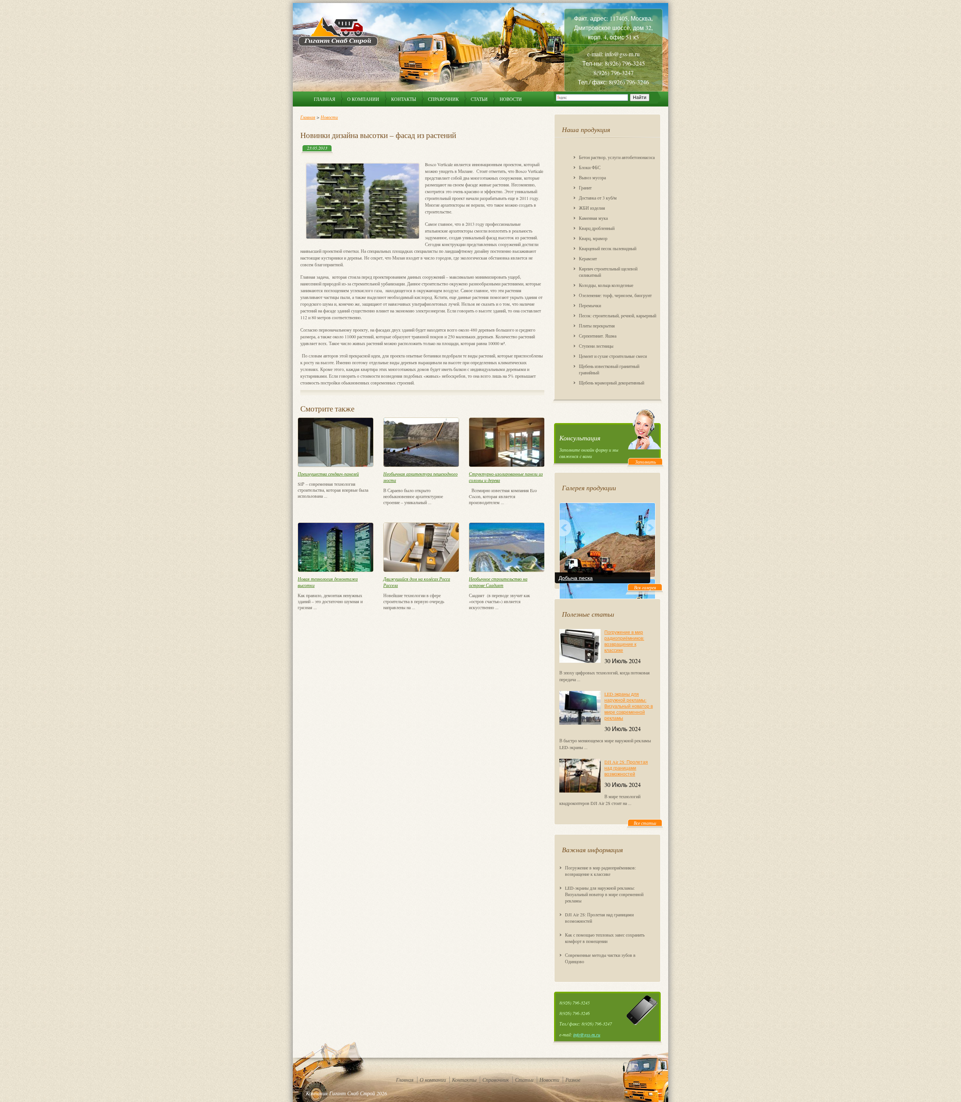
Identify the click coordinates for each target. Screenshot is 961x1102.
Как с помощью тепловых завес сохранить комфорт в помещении (605, 938)
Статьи (479, 99)
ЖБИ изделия (592, 208)
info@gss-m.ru (586, 1034)
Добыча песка (576, 577)
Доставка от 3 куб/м (598, 198)
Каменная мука (593, 218)
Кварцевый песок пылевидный (607, 248)
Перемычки (590, 305)
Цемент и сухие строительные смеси (613, 356)
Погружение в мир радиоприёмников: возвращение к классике (624, 641)
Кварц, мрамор (593, 238)
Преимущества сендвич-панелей (328, 474)
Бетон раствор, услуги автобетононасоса (617, 157)
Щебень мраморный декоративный (611, 383)
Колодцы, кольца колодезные (606, 285)
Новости (511, 99)
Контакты (403, 99)
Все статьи (645, 823)
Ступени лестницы (596, 346)
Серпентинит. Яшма (597, 336)
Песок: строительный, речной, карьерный (617, 315)
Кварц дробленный (597, 228)
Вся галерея (645, 587)
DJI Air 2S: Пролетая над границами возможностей (626, 768)
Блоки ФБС (590, 167)
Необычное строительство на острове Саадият (498, 582)
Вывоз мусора (592, 177)
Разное (572, 1079)
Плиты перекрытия (597, 326)
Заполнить (645, 462)
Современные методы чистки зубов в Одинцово (600, 958)
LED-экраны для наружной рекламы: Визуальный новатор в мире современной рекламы (628, 706)
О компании (363, 99)
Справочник (443, 99)
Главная (324, 99)
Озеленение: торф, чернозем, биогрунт (615, 295)
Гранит (585, 188)
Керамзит (588, 258)
